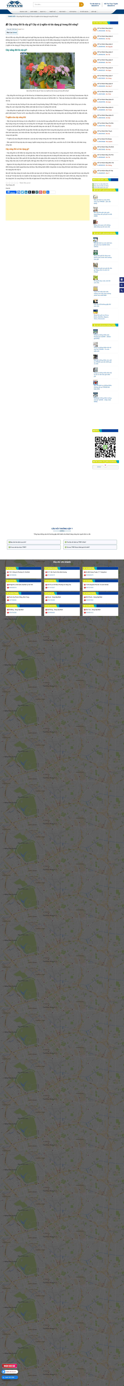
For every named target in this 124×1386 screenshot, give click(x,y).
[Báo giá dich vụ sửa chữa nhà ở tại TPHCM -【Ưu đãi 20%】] (95, 196)
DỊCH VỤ (43, 11)
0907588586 (12, 575)
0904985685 (51, 612)
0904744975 (102, 133)
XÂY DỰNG (73, 11)
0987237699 (89, 587)
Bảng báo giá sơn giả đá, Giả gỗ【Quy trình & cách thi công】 (103, 270)
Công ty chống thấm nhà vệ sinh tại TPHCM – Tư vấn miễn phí (102, 349)
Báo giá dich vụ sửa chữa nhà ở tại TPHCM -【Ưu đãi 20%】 (102, 201)
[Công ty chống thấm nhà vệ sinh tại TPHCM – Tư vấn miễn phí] (95, 344)
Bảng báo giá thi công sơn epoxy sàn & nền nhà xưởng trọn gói (103, 257)
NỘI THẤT (63, 11)
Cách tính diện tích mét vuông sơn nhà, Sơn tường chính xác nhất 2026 (102, 293)
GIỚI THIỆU (33, 11)
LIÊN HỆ (93, 11)
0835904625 (102, 62)
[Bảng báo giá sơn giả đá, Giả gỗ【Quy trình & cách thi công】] (95, 265)
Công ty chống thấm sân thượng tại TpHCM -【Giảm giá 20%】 (102, 336)
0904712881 (102, 94)
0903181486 (102, 31)
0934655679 (89, 575)
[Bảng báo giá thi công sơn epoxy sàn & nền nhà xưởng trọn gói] (95, 252)
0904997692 (102, 46)
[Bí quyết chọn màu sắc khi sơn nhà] (95, 277)
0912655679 (102, 173)
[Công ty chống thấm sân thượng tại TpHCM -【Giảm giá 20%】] (95, 331)
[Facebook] (121, 279)
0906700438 (102, 118)
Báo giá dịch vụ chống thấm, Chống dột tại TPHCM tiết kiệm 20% (103, 387)
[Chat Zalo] (121, 285)
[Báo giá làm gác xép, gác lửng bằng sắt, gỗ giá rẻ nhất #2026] (95, 209)
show (15, 32)
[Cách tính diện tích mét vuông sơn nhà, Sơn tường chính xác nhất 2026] (95, 288)
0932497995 (102, 102)
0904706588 (102, 141)
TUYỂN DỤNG (84, 11)
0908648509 (102, 86)
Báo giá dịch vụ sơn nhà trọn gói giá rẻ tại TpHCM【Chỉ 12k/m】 (103, 244)
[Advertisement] (48, 208)
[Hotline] (121, 290)
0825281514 (95, 5)
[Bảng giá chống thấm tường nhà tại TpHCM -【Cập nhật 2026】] (95, 395)
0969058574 (12, 587)
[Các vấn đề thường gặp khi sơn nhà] (95, 301)
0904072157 (102, 70)
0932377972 (102, 125)
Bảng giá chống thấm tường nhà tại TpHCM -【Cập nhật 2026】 (102, 399)
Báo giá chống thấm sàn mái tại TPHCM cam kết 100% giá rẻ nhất (103, 361)
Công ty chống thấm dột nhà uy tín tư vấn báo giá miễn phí (103, 374)
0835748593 (102, 78)
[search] (81, 4)
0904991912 (102, 38)
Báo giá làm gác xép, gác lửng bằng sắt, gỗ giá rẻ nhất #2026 (103, 214)
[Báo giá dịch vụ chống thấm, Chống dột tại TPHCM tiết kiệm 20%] (95, 382)
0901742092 (102, 149)
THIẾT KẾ (53, 11)
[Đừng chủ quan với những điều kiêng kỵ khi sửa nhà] (95, 222)
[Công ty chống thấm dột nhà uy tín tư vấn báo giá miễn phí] (95, 369)
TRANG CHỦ (23, 11)
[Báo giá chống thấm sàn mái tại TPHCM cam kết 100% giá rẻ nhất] (95, 357)
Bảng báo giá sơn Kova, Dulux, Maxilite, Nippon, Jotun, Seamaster (101, 316)
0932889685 (102, 110)
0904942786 (102, 54)
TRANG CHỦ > (12, 16)
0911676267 (51, 587)
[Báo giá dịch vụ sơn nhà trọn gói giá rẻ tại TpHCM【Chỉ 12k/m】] (95, 239)
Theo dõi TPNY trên (12, 29)
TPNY (99, 467)
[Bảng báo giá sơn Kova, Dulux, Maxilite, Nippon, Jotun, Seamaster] (95, 312)
